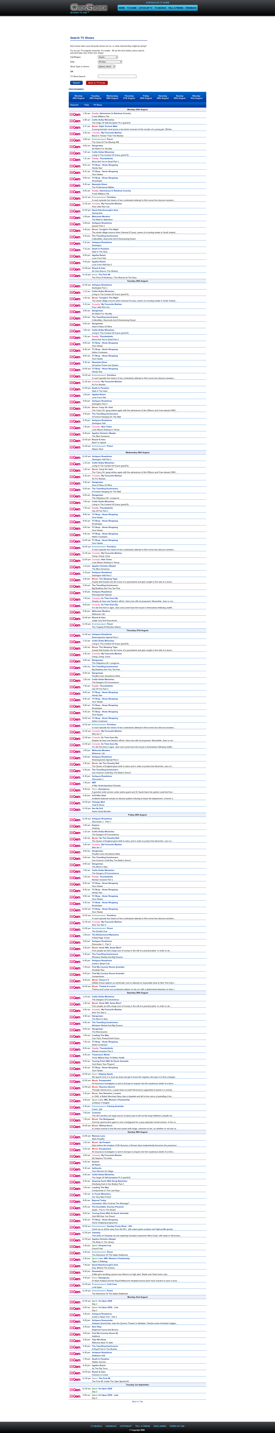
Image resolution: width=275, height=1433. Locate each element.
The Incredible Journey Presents (108, 1207)
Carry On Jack (102, 407)
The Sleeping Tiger (105, 579)
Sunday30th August (180, 97)
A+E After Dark (99, 795)
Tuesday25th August (95, 97)
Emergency (100, 789)
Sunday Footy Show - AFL (112, 1226)
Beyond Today (99, 1200)
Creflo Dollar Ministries (103, 120)
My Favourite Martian (107, 133)
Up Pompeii (101, 1142)
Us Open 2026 (102, 1301)
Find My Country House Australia (108, 967)
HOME (122, 8)
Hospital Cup (101, 1245)
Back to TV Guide (96, 83)
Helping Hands (102, 1074)
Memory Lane (98, 1136)
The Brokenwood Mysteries (105, 935)
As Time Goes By (105, 598)
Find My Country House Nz (105, 1333)
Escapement (101, 1080)
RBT (94, 782)
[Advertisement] (137, 25)
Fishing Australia (108, 1106)
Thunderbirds (102, 158)
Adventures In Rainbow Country (111, 113)
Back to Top (137, 1401)
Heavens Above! (103, 1087)
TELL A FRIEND (175, 8)
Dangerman (97, 145)
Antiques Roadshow (102, 223)
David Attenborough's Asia (105, 210)
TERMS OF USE (176, 1426)
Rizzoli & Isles (99, 268)
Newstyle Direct (99, 184)
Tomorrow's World (101, 1054)
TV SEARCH (160, 8)
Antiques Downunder (102, 1320)
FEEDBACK (191, 8)
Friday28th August (146, 97)
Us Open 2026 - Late (105, 1307)
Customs (96, 1112)
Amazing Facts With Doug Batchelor (109, 1181)
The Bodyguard (103, 1119)
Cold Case (104, 1284)
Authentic (97, 1168)
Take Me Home (99, 1339)
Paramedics (97, 1271)
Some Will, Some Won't (106, 947)
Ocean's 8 (100, 980)
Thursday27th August (129, 97)
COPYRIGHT (126, 1426)
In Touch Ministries (101, 1194)
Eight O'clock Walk (104, 126)
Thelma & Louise (104, 986)
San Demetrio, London (106, 1093)
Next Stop (97, 1327)
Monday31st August (196, 97)
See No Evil (97, 808)
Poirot (102, 139)
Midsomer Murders (101, 216)
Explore (95, 825)
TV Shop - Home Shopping (105, 165)
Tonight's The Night (105, 229)
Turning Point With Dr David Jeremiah (110, 1061)
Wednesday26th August (112, 97)
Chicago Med (98, 802)
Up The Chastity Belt (105, 763)
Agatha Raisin (99, 255)
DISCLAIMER (160, 1426)
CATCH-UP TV (145, 8)
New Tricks (102, 427)
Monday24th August (79, 97)
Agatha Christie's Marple (104, 433)
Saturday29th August (163, 97)
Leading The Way (100, 1035)
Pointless (104, 197)
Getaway (96, 1232)
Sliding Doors (102, 1125)
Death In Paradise (100, 249)
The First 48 (101, 274)
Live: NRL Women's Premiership (111, 1100)
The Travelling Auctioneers (105, 236)
